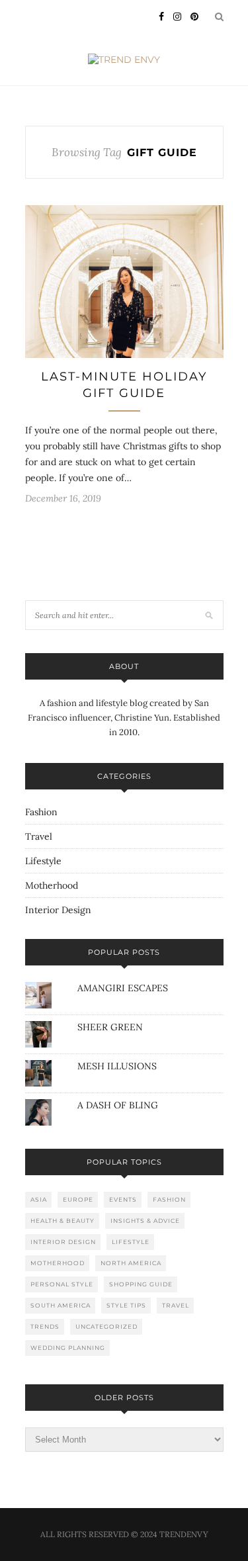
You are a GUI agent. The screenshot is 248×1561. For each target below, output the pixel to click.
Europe (78, 1199)
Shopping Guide (141, 1284)
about (124, 666)
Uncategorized (106, 1326)
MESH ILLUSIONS (117, 1066)
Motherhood (51, 885)
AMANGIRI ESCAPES (122, 988)
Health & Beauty (62, 1220)
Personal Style (61, 1284)
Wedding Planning (67, 1347)
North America (131, 1263)
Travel (38, 836)
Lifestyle (43, 861)
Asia (38, 1199)
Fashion (41, 812)
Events (123, 1199)
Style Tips (126, 1305)
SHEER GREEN (110, 1027)
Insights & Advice (145, 1220)
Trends (45, 1326)
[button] (124, 281)
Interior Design (58, 910)
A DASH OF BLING (117, 1105)
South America (60, 1305)
